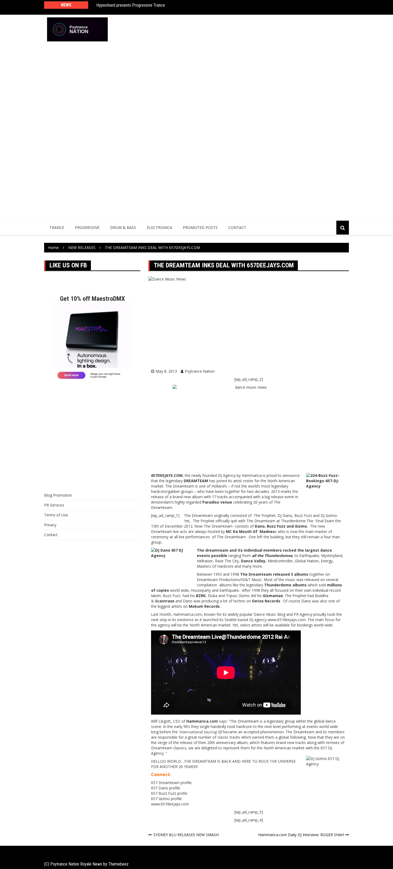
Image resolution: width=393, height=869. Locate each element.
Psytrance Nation (200, 371)
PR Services (54, 505)
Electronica (159, 227)
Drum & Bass (123, 227)
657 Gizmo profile (166, 798)
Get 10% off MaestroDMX (92, 298)
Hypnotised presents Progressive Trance (130, 4)
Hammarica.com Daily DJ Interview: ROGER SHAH (301, 834)
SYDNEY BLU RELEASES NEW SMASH (186, 834)
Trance (56, 227)
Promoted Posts (200, 227)
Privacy (50, 524)
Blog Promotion (58, 495)
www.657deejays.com (170, 803)
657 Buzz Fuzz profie (169, 793)
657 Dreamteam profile (171, 782)
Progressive (87, 227)
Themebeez (118, 864)
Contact (237, 227)
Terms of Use (56, 514)
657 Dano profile (165, 787)
